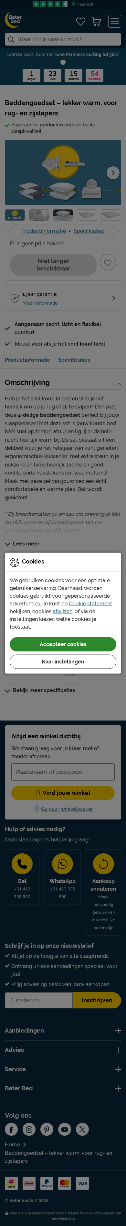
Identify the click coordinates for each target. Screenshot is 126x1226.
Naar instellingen (63, 661)
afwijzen (62, 611)
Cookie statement (90, 603)
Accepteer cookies (63, 644)
